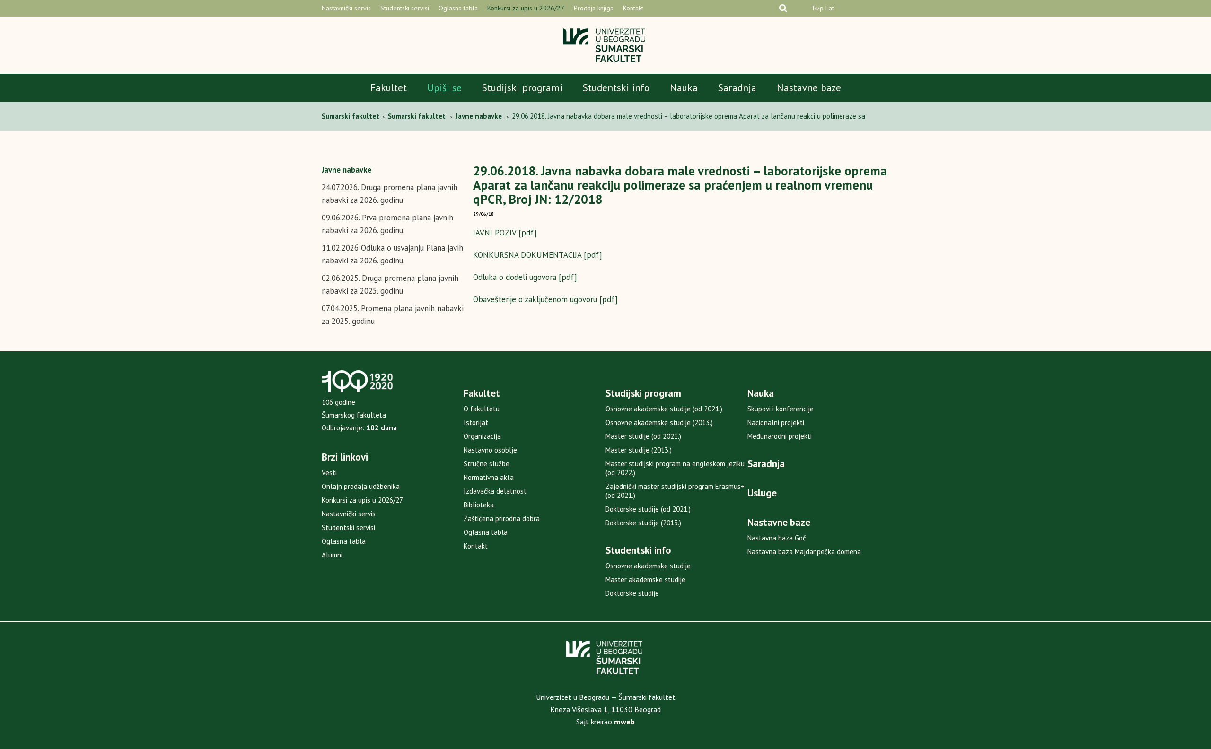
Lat (829, 8)
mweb (624, 721)
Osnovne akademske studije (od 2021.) (664, 408)
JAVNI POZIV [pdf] (505, 232)
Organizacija (482, 436)
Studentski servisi (404, 8)
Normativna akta (489, 477)
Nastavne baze (809, 87)
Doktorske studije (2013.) (643, 522)
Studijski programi (522, 87)
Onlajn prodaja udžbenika (361, 486)
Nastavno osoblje (490, 449)
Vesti (329, 472)
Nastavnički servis (346, 8)
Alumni (332, 554)
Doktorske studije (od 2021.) (648, 509)
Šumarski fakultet (351, 116)
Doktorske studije (632, 593)
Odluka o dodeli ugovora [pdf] (525, 277)
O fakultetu (482, 408)
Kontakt (633, 8)
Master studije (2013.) (639, 449)
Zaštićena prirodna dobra (502, 518)
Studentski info (616, 87)
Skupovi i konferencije (780, 408)
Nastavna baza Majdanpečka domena (804, 551)
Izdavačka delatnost (495, 491)
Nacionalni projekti (775, 422)
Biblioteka (479, 504)
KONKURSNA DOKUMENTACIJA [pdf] (537, 255)
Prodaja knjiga (594, 8)
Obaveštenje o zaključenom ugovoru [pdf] (545, 299)
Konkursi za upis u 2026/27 (525, 8)
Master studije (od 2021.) (643, 436)
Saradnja (737, 87)
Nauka (684, 87)
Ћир (817, 8)
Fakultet (388, 87)
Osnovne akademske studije (648, 565)
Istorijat (476, 422)
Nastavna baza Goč (776, 537)
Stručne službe (486, 463)
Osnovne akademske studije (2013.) (659, 422)
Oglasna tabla (458, 8)
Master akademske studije (645, 579)
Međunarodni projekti (779, 436)
